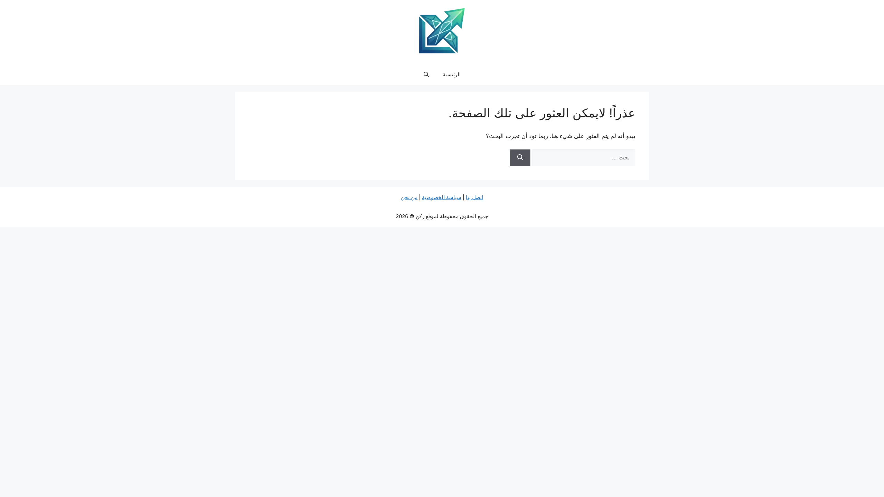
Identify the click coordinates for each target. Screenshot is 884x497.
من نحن (409, 197)
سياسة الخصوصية (441, 197)
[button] (426, 74)
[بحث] (520, 157)
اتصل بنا (474, 197)
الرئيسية (452, 74)
